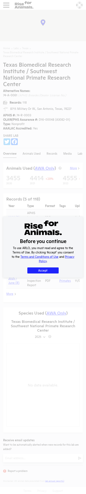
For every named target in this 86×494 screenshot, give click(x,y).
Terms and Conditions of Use (39, 256)
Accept (42, 270)
